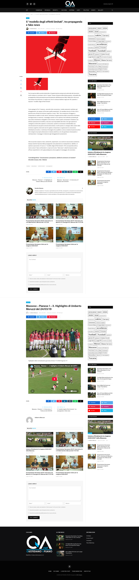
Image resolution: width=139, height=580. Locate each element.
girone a (109, 51)
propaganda (49, 166)
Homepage (39, 10)
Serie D (99, 71)
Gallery (100, 10)
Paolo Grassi (91, 66)
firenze (97, 47)
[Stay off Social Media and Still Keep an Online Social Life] (92, 111)
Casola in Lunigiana (101, 38)
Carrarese (92, 39)
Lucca (109, 57)
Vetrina (71, 10)
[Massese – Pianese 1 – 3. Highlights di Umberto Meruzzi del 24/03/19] (54, 338)
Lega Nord (91, 57)
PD (96, 66)
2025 (91, 32)
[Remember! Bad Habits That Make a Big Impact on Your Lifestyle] (92, 87)
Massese (93, 63)
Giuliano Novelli (105, 54)
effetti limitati (41, 166)
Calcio (90, 149)
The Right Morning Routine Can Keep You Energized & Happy (105, 94)
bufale (28, 166)
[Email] (21, 95)
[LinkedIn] (21, 87)
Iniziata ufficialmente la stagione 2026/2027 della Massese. (99, 153)
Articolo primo (103, 31)
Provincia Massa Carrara (93, 352)
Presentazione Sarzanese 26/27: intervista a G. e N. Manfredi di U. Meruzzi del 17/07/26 (39, 221)
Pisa (100, 66)
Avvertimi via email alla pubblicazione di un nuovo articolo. (43, 284)
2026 (96, 32)
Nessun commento (51, 28)
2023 (99, 28)
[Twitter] (21, 84)
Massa (97, 60)
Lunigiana (90, 60)
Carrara (106, 35)
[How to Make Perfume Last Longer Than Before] (92, 103)
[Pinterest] (21, 91)
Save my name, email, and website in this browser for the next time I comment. (48, 278)
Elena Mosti (90, 47)
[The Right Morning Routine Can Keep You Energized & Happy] (92, 95)
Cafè (78, 10)
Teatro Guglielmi (105, 71)
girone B (91, 54)
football (92, 51)
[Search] (112, 10)
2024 (105, 28)
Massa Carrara (106, 60)
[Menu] (27, 10)
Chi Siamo (88, 535)
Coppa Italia (101, 41)
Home (50, 571)
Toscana (92, 74)
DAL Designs (79, 575)
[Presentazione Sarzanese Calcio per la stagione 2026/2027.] (39, 234)
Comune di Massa (92, 41)
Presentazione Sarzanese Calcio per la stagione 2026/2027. (37, 245)
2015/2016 (92, 28)
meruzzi (99, 63)
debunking (34, 166)
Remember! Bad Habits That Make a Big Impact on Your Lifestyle (104, 86)
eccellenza (102, 44)
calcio (98, 35)
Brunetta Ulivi (91, 35)
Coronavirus (108, 41)
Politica (86, 10)
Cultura (64, 10)
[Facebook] (21, 80)
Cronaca (47, 10)
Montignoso (105, 63)
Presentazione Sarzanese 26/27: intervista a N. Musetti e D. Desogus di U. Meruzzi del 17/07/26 (69, 221)
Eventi (93, 10)
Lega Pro (99, 57)
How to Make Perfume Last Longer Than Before (103, 102)
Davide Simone (33, 28)
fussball (102, 51)
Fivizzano (103, 47)
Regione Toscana (103, 68)
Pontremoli (105, 66)
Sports (55, 10)
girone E (97, 54)
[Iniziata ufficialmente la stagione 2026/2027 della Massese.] (100, 143)
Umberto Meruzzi (92, 156)
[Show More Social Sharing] (59, 32)
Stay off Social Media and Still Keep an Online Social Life (105, 110)
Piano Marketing (90, 542)
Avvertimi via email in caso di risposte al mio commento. (42, 281)
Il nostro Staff (89, 538)
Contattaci (88, 540)
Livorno (105, 57)
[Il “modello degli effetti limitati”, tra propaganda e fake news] (54, 54)
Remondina (92, 71)
